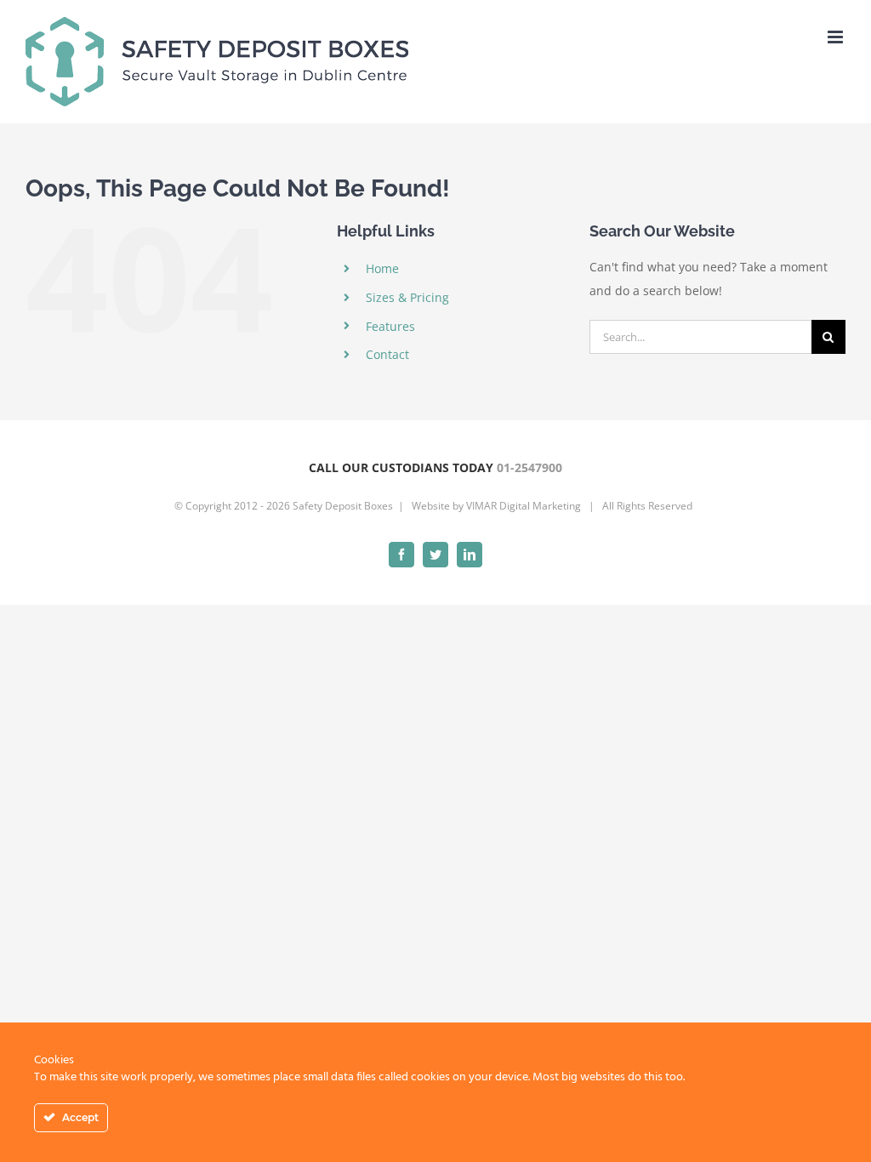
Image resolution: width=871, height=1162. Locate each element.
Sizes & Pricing (407, 297)
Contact (387, 354)
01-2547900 (529, 467)
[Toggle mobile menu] (836, 37)
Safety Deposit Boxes (343, 505)
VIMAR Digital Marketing (523, 505)
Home (382, 268)
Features (390, 326)
